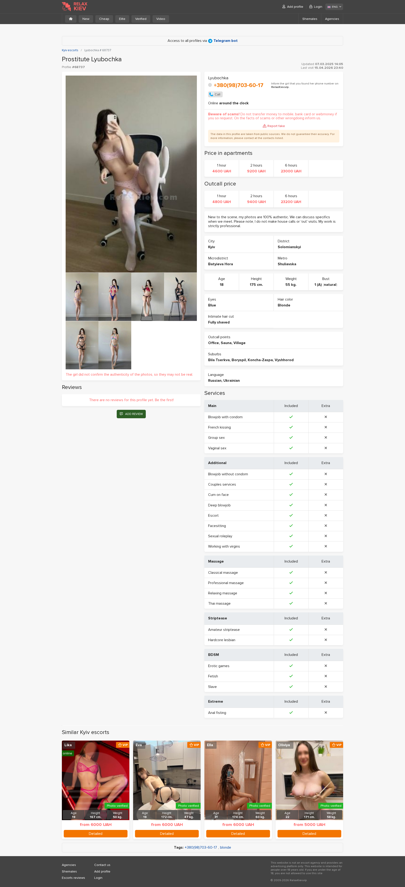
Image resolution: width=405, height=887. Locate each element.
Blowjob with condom (225, 417)
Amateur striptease (224, 629)
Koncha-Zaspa (260, 360)
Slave (212, 686)
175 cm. (256, 284)
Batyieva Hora (220, 264)
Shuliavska (287, 264)
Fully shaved (219, 322)
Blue (212, 305)
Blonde (284, 305)
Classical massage (223, 572)
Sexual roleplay (220, 536)
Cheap (104, 19)
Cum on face (218, 494)
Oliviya (284, 745)
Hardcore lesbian (221, 640)
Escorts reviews (73, 878)
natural (330, 284)
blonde (225, 847)
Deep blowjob (219, 505)
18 (222, 284)
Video (160, 19)
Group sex (216, 437)
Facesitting (217, 525)
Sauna (226, 343)
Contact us (102, 865)
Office (213, 343)
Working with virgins (224, 546)
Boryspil (239, 360)
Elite (122, 19)
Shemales (309, 19)
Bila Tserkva (219, 360)
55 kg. (290, 284)
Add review (134, 414)
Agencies (332, 19)
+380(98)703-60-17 (238, 85)
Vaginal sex (217, 448)
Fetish (213, 676)
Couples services (222, 484)
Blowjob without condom (228, 474)
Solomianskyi (289, 247)
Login (318, 7)
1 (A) (318, 284)
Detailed (95, 833)
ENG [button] (335, 7)
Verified (140, 19)
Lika (68, 745)
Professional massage (226, 583)
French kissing (219, 427)
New (85, 19)
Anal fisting (217, 712)
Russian (214, 380)
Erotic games (218, 666)
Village (239, 343)
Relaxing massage (222, 593)
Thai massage (219, 603)
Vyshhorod (284, 360)
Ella (210, 745)
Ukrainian (231, 380)
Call (217, 94)
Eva (139, 745)
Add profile (295, 7)
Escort (213, 515)
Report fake (276, 126)
